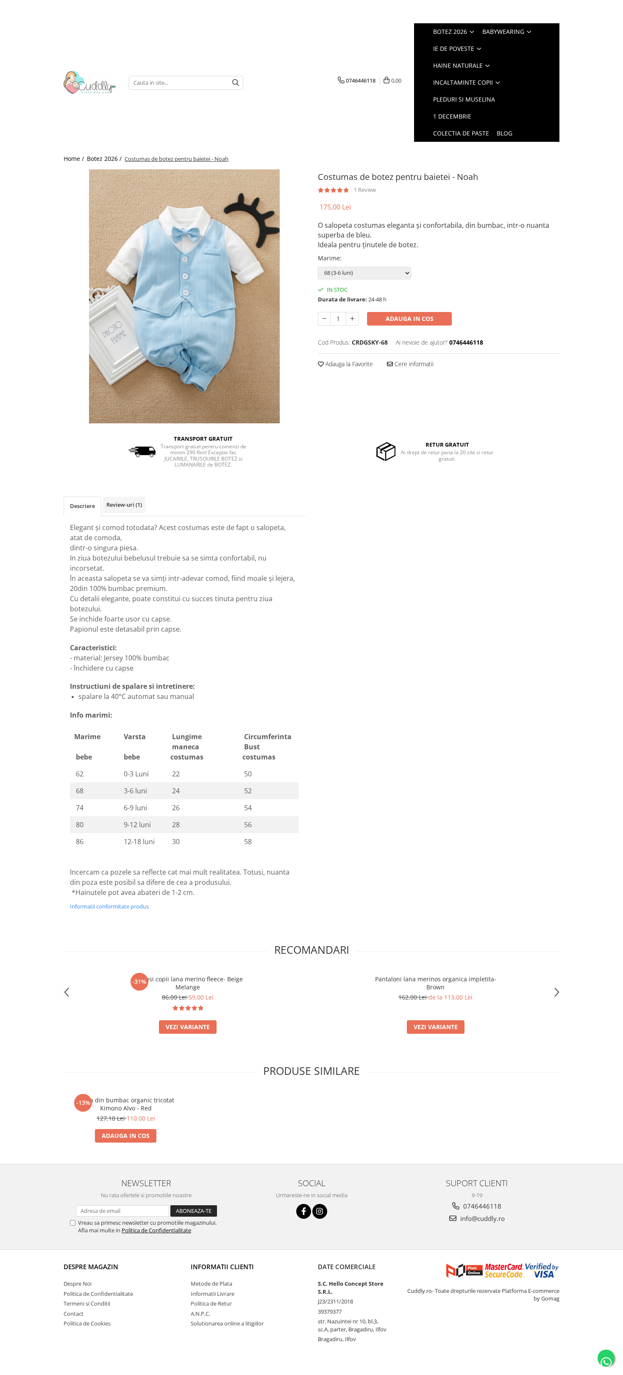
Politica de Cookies (87, 1323)
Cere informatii (413, 364)
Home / (75, 159)
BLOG (504, 133)
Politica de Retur (211, 1303)
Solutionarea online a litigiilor (227, 1323)
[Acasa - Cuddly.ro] (90, 82)
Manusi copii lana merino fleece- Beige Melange (188, 983)
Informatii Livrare (212, 1294)
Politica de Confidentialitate (156, 1230)
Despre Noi (78, 1283)
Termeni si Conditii (87, 1303)
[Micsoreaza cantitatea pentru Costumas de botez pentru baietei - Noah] (324, 319)
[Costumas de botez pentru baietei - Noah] (184, 296)
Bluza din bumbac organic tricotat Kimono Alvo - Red (126, 1104)
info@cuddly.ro (482, 1218)
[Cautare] (235, 83)
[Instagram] (319, 1211)
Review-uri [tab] (124, 504)
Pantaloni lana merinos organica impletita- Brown (435, 983)
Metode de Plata (211, 1283)
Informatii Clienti (222, 1266)
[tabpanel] (184, 296)
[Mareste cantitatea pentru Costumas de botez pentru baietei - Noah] (352, 319)
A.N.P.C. (200, 1313)
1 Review (365, 189)
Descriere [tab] (82, 506)
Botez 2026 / (105, 159)
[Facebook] (303, 1211)
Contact (73, 1313)
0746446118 (481, 1206)
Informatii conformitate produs (109, 906)
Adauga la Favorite (348, 364)
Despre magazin (91, 1266)
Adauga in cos (410, 319)
